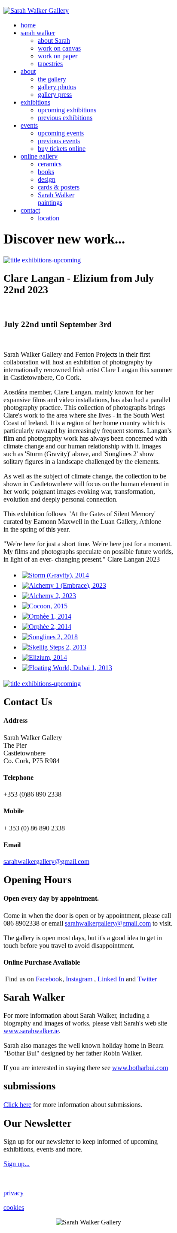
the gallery (52, 79)
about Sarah (54, 40)
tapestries (50, 63)
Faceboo (47, 979)
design (46, 179)
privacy (13, 1193)
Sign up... (16, 1163)
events (29, 125)
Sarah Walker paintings (56, 198)
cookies (13, 1207)
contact (30, 210)
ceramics (49, 164)
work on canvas (59, 48)
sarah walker (38, 32)
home (28, 25)
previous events (59, 140)
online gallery (39, 156)
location (48, 218)
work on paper (57, 56)
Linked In (111, 979)
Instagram (79, 979)
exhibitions (35, 102)
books (46, 171)
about (28, 71)
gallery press (55, 94)
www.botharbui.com (140, 1067)
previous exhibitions (65, 117)
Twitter (147, 979)
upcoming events (61, 133)
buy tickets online (61, 148)
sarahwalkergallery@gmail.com (46, 861)
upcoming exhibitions (67, 110)
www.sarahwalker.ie (31, 1031)
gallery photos (57, 86)
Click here (17, 1104)
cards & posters (58, 187)
